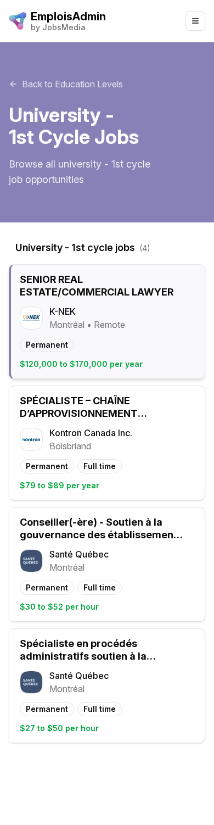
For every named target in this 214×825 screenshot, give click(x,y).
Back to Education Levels (72, 84)
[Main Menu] (195, 21)
